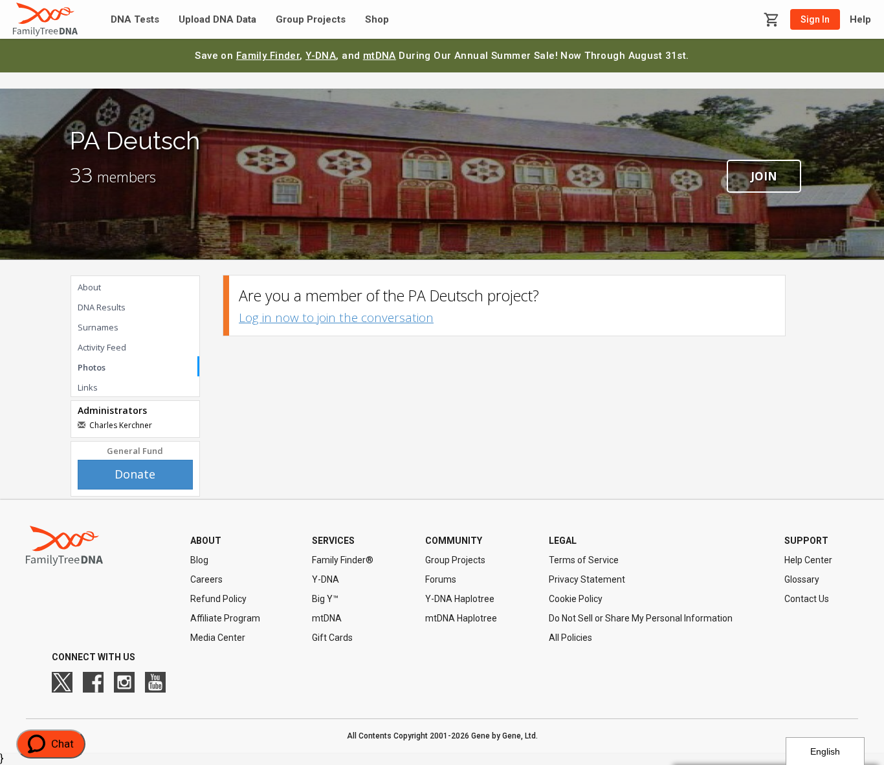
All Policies (570, 637)
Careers (206, 579)
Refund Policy (218, 598)
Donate (135, 474)
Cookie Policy (575, 598)
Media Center (217, 637)
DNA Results (102, 307)
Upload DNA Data (217, 20)
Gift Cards (332, 637)
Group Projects (311, 20)
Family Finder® (342, 560)
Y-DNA (320, 55)
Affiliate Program (225, 618)
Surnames (98, 327)
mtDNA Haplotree (461, 618)
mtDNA (379, 55)
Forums (440, 579)
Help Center (808, 560)
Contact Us (806, 598)
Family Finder (268, 55)
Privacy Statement (587, 579)
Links (88, 387)
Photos (91, 367)
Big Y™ (325, 598)
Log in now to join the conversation (336, 317)
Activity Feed (102, 347)
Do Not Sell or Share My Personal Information (641, 618)
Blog (199, 560)
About (89, 287)
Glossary (801, 579)
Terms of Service (584, 560)
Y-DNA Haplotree (459, 598)
